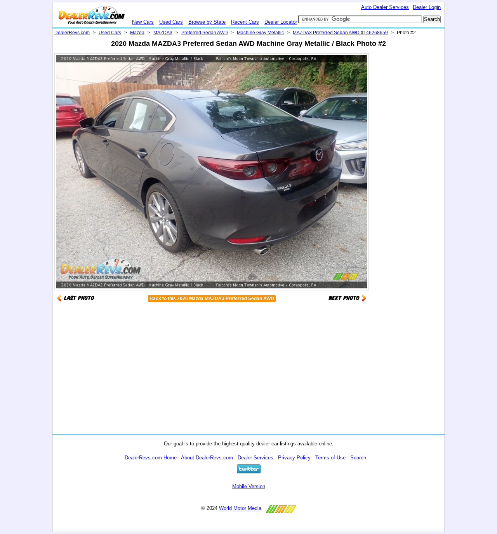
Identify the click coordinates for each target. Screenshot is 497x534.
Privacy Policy (294, 458)
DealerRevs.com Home (151, 458)
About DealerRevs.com (207, 458)
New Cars (143, 22)
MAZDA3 (162, 32)
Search (358, 458)
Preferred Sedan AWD (204, 32)
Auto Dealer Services (385, 7)
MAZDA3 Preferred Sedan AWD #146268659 (340, 32)
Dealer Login (427, 7)
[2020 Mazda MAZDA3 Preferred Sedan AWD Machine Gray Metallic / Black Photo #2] (347, 297)
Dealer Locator (280, 22)
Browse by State (207, 22)
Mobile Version (248, 486)
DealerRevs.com (72, 32)
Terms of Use (330, 458)
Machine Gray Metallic (260, 32)
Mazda (137, 32)
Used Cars (171, 22)
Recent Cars (245, 22)
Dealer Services (255, 458)
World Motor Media (240, 508)
